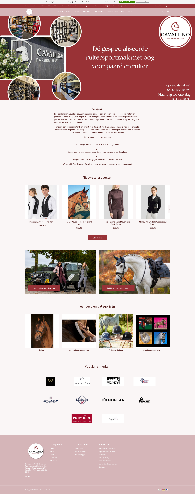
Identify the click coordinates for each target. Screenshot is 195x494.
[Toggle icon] (159, 12)
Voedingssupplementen (152, 350)
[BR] (50, 381)
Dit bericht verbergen (127, 2)
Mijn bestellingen (80, 452)
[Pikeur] (144, 400)
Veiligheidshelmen (116, 350)
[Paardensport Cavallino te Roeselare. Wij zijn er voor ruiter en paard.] (29, 12)
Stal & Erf (53, 458)
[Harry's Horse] (144, 381)
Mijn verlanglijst (79, 455)
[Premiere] (82, 419)
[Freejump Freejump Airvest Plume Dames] (42, 202)
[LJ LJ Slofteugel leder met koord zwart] (79, 202)
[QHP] (113, 419)
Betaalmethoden (105, 461)
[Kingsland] (50, 400)
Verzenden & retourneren (108, 464)
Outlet (60, 12)
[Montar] (113, 400)
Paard (52, 455)
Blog (122, 12)
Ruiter (52, 452)
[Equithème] (82, 381)
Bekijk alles (97, 238)
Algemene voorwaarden (107, 452)
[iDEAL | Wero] (163, 490)
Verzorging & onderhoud (79, 350)
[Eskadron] (113, 381)
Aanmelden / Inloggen (162, 6)
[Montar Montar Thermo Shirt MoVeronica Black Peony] (116, 202)
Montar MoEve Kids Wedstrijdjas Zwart (153, 222)
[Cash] (159, 490)
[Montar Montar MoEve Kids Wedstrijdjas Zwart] (153, 202)
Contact (101, 467)
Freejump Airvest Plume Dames (42, 221)
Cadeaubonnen (112, 12)
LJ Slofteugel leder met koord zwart (79, 222)
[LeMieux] (82, 400)
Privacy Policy (104, 458)
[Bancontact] (167, 490)
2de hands (53, 461)
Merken (129, 12)
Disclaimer (102, 455)
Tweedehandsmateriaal (107, 449)
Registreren (78, 449)
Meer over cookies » (142, 2)
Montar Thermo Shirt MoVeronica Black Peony (116, 222)
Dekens (42, 350)
